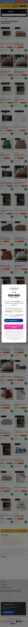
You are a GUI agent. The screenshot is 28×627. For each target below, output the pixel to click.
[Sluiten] (24, 287)
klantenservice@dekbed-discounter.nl (14, 337)
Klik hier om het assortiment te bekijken (13, 326)
